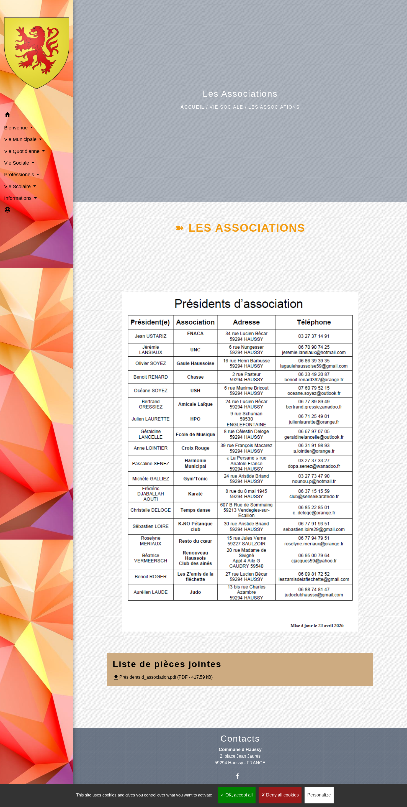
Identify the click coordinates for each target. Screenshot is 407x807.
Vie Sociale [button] (17, 163)
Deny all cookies (282, 795)
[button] (36, 115)
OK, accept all (238, 795)
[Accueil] (36, 54)
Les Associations (274, 107)
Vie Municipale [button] (21, 139)
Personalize (319, 795)
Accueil (193, 107)
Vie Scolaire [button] (18, 186)
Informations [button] (18, 198)
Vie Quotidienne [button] (22, 151)
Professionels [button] (19, 174)
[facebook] (240, 776)
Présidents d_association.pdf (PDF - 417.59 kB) (163, 677)
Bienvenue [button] (16, 128)
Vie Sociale (226, 107)
